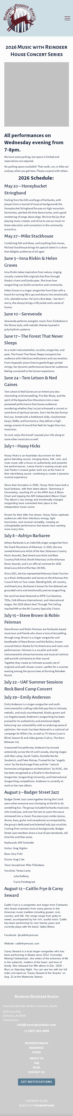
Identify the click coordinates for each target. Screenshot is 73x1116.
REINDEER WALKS (36, 1043)
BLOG (36, 1067)
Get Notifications (36, 1082)
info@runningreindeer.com (36, 1025)
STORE (36, 1052)
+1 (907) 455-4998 (36, 1031)
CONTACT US (36, 1072)
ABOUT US (36, 1058)
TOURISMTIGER (44, 1105)
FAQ (36, 1063)
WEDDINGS (36, 1048)
